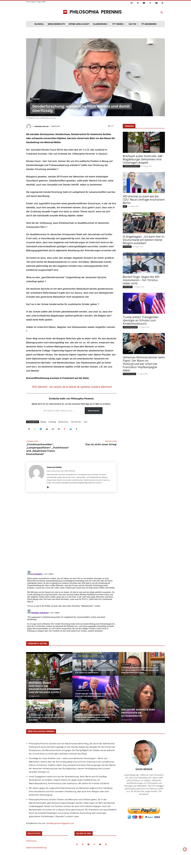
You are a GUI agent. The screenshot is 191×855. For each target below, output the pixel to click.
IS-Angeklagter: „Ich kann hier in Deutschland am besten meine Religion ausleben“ (143, 240)
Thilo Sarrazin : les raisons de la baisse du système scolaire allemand (71, 386)
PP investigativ (129, 374)
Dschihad (127, 247)
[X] (28, 429)
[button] (162, 12)
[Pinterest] (150, 3)
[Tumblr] (76, 429)
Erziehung (52, 422)
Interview (35, 99)
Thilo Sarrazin (76, 422)
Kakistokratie (127, 706)
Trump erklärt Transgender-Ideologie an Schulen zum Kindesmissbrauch (141, 320)
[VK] (58, 429)
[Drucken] (46, 429)
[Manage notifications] (185, 849)
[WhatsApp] (34, 429)
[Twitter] (137, 3)
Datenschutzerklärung (36, 847)
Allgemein (126, 664)
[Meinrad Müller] (29, 126)
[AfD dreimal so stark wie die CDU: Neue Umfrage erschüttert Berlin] (144, 182)
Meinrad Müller (42, 126)
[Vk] (156, 3)
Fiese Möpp (128, 287)
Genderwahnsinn (130, 327)
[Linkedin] (70, 429)
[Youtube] (143, 3)
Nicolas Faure (63, 422)
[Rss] (162, 3)
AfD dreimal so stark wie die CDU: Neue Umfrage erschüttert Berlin (144, 200)
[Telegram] (40, 429)
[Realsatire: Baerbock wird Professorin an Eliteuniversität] (142, 699)
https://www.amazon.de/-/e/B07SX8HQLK (61, 471)
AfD (125, 206)
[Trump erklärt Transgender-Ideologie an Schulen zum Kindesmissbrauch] (144, 303)
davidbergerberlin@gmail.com (60, 823)
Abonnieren (93, 410)
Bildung (43, 422)
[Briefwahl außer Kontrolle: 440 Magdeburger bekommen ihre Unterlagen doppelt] (144, 142)
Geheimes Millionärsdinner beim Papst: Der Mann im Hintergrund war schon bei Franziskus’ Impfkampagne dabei (144, 364)
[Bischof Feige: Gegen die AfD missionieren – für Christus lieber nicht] (144, 263)
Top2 (85, 422)
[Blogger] (48, 487)
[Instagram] (131, 3)
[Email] (52, 429)
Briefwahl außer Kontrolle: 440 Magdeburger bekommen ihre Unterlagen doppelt (142, 159)
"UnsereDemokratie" (131, 166)
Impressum (31, 841)
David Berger (144, 769)
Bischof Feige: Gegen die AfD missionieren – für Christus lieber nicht (141, 280)
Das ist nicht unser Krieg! (101, 444)
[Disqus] (71, 532)
